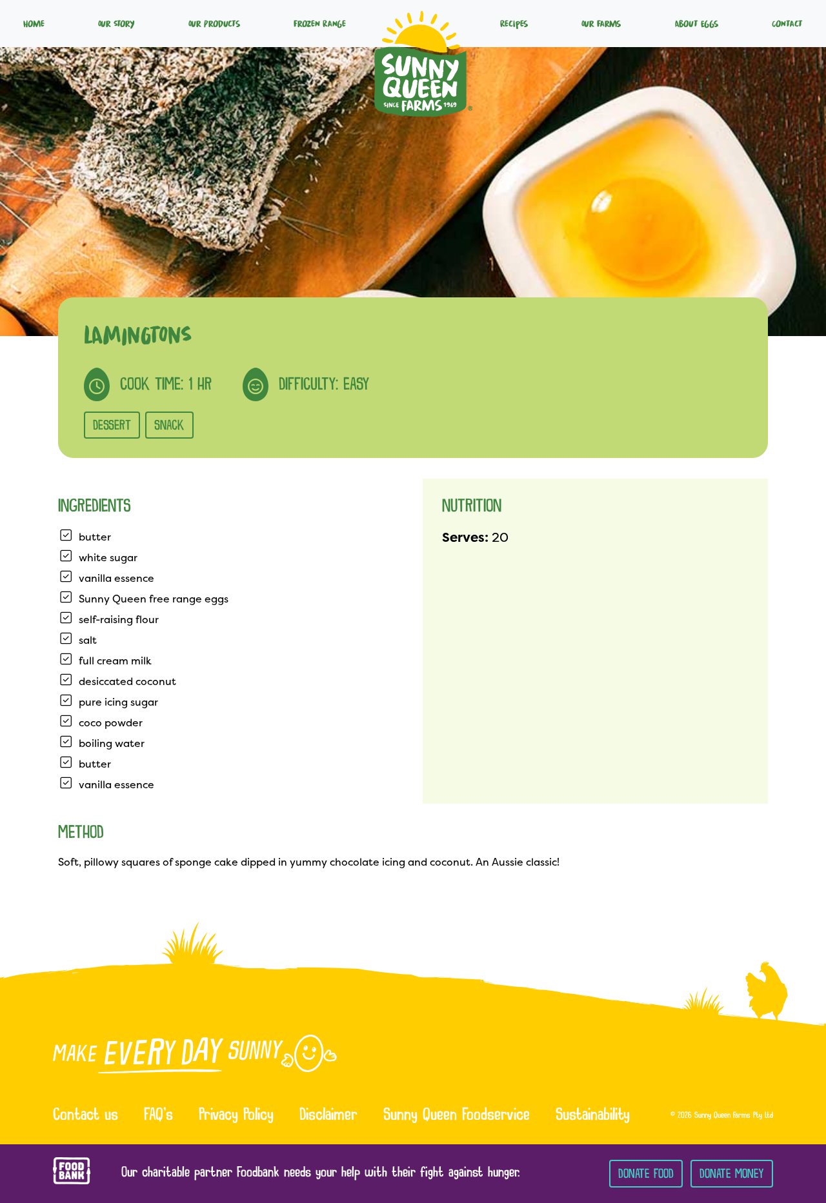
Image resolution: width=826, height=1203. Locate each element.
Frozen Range (320, 23)
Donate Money (732, 1173)
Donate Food (646, 1173)
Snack (169, 425)
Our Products (214, 23)
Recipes (514, 23)
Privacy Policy (236, 1116)
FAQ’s (158, 1116)
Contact (787, 23)
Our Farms (601, 23)
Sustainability (593, 1116)
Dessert (112, 425)
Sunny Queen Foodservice (456, 1116)
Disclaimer (328, 1116)
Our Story (116, 23)
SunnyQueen (423, 23)
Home (34, 23)
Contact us (85, 1116)
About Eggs (696, 23)
